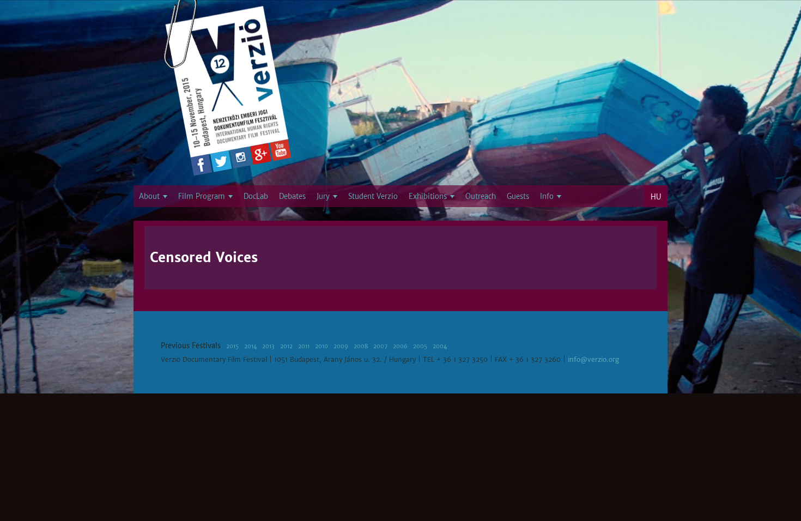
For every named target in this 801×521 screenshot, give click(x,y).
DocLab (256, 196)
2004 (440, 346)
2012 (286, 346)
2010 (321, 346)
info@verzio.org (593, 360)
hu (656, 197)
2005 (420, 346)
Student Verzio (373, 196)
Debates (292, 196)
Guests (518, 196)
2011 (304, 346)
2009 (340, 346)
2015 (232, 346)
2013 (268, 346)
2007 (380, 346)
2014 (250, 346)
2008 (361, 346)
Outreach (480, 196)
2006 (400, 346)
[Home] (227, 84)
